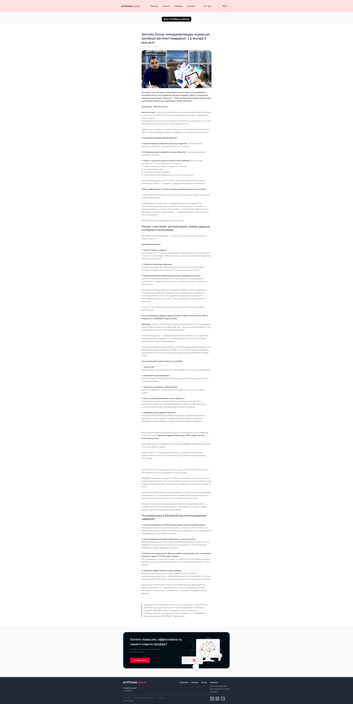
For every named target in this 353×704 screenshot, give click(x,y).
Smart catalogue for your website (220, 689)
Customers (183, 682)
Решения (154, 6)
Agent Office (213, 692)
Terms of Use (126, 697)
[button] (140, 660)
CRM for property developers (218, 686)
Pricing (204, 682)
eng (209, 6)
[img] (212, 699)
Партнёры (178, 6)
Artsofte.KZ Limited (128, 700)
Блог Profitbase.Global (176, 19)
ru (204, 6)
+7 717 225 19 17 (127, 691)
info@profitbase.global (130, 688)
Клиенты (166, 6)
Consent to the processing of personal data (144, 697)
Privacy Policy (161, 697)
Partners (194, 682)
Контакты (191, 6)
